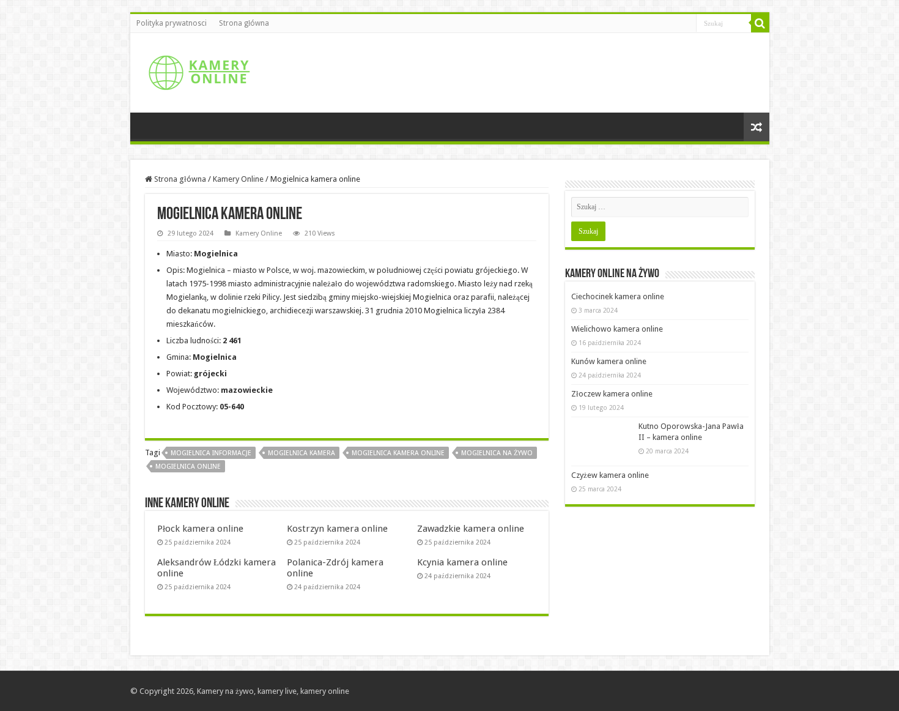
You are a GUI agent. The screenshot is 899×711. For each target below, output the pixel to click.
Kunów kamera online (608, 361)
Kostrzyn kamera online (337, 528)
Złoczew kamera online (612, 393)
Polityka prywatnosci (171, 23)
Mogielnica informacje (211, 453)
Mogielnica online (188, 467)
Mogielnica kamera (301, 453)
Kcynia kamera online (462, 562)
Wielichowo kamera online (617, 328)
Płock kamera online (200, 528)
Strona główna (244, 23)
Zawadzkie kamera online (470, 528)
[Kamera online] (197, 70)
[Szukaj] (760, 23)
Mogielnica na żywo (497, 453)
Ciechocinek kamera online (617, 296)
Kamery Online (238, 179)
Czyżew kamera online (610, 475)
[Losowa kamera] (756, 127)
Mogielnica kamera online (398, 453)
